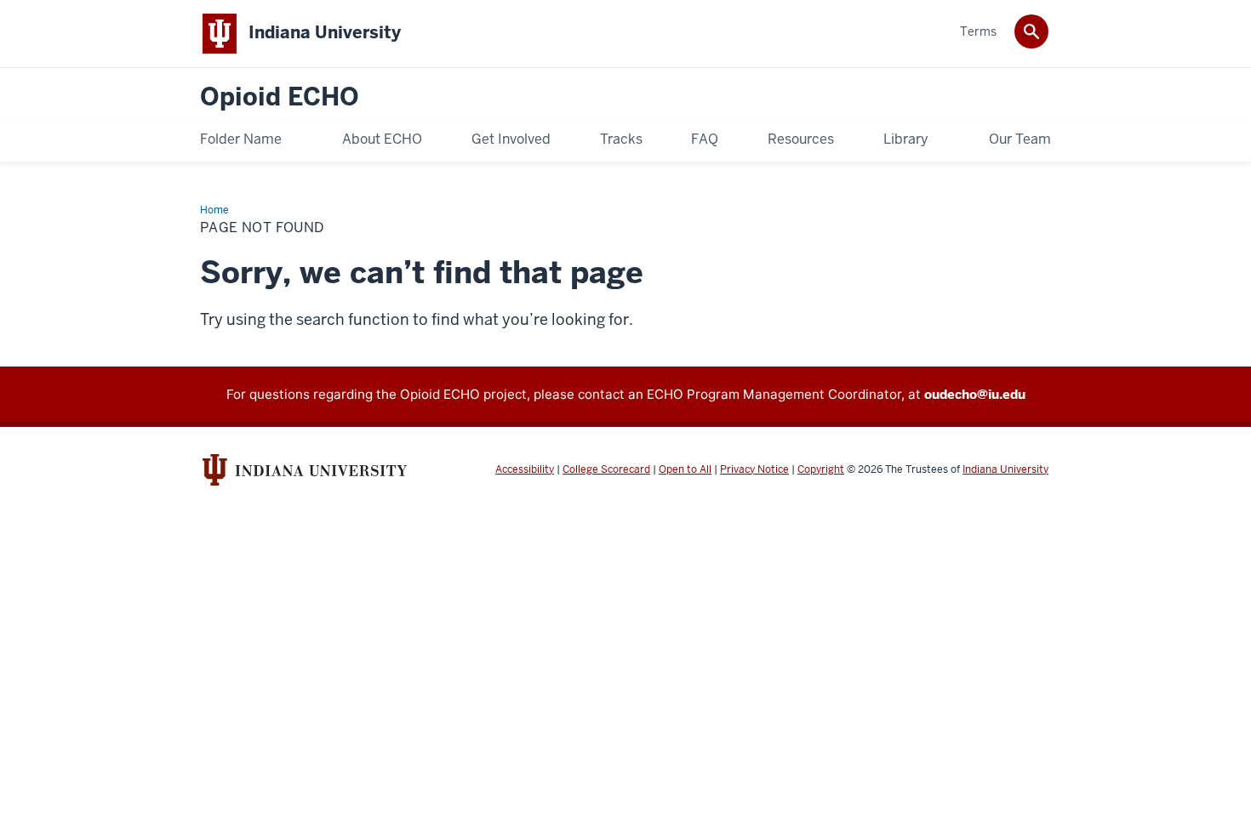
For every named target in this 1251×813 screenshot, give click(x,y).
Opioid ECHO (279, 97)
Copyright (820, 469)
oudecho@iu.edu (974, 394)
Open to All (685, 469)
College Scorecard (606, 469)
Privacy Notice (754, 469)
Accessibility (524, 469)
